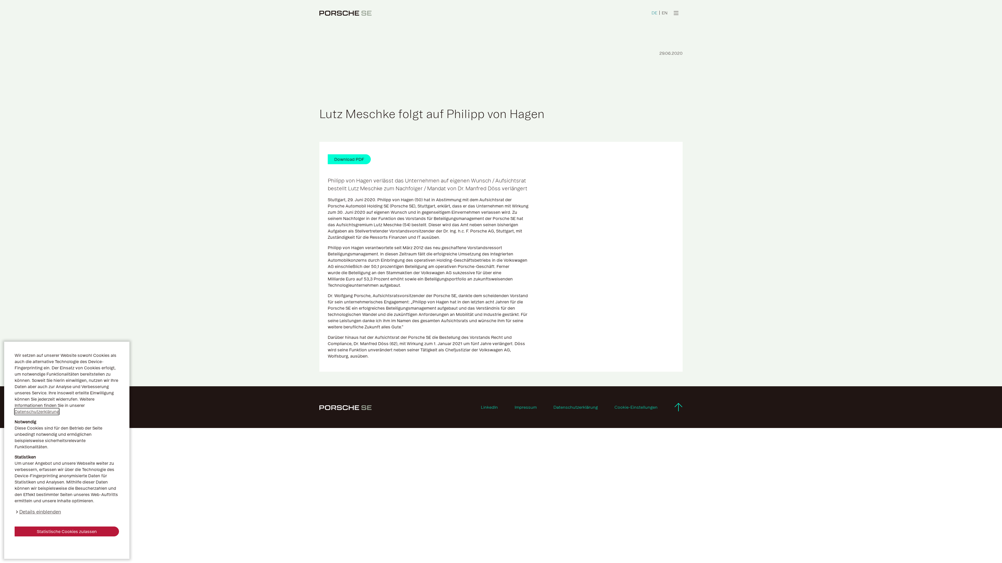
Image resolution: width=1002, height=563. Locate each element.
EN (664, 12)
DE (654, 12)
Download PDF (349, 159)
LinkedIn (489, 407)
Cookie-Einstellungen (636, 407)
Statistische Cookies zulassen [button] (67, 531)
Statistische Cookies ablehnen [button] (67, 547)
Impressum (526, 407)
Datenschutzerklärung (37, 411)
